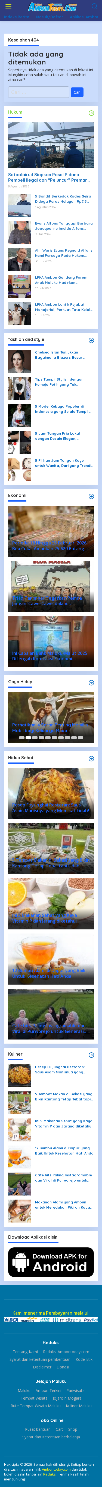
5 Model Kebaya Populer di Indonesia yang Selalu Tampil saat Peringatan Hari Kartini (61, 409)
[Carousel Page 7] (61, 737)
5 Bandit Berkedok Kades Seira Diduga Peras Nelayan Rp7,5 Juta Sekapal (63, 199)
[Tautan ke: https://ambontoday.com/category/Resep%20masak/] (91, 1055)
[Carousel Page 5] (48, 737)
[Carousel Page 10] (80, 737)
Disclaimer (42, 1367)
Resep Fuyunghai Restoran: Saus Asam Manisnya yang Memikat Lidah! (60, 1069)
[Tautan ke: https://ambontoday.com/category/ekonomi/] (91, 496)
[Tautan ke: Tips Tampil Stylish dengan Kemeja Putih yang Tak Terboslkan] (19, 387)
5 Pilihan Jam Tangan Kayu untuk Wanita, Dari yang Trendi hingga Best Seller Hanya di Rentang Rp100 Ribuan (63, 463)
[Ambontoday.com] (52, 6)
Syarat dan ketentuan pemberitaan (40, 1359)
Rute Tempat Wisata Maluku (36, 1405)
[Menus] (8, 6)
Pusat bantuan (38, 1429)
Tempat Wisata (34, 1398)
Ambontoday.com (56, 1469)
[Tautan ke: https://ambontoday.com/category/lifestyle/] (91, 682)
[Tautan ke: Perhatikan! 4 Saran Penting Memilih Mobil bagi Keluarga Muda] (51, 717)
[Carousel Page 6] (54, 737)
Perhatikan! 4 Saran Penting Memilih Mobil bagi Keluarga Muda (50, 727)
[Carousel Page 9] (74, 737)
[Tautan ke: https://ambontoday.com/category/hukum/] (91, 113)
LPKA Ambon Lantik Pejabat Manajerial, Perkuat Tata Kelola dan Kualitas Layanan (64, 307)
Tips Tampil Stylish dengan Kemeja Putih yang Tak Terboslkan (59, 382)
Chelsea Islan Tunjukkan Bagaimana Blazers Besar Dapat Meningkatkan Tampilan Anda (63, 355)
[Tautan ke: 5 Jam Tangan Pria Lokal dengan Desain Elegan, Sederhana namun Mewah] (19, 441)
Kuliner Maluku (79, 1405)
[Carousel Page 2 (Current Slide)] (28, 737)
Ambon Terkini (48, 1390)
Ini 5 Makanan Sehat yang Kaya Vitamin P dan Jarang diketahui (63, 1123)
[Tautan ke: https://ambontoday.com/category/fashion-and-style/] (91, 340)
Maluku (24, 1390)
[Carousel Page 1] (21, 737)
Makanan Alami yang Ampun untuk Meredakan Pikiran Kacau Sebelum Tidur (63, 1204)
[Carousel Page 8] (67, 737)
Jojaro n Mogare (67, 1398)
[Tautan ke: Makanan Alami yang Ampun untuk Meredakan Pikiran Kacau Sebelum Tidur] (19, 1210)
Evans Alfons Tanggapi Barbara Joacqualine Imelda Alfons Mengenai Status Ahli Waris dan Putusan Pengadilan (64, 226)
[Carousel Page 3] (35, 737)
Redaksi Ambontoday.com (66, 1351)
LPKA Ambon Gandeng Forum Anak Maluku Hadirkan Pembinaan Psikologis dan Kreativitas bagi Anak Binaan (61, 280)
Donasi (63, 1367)
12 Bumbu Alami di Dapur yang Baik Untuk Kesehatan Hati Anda (64, 1150)
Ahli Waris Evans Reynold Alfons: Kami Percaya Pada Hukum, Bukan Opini (64, 253)
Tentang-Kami (25, 1351)
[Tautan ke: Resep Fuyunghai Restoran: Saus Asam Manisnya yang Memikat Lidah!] (19, 1075)
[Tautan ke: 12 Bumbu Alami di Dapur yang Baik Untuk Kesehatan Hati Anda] (19, 1156)
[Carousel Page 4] (41, 737)
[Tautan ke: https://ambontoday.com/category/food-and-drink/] (91, 758)
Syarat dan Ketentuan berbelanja (51, 1437)
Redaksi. (50, 1474)
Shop (72, 1429)
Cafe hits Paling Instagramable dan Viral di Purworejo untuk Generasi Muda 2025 (63, 1177)
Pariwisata (75, 1390)
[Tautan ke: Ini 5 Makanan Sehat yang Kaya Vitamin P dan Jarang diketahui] (19, 1129)
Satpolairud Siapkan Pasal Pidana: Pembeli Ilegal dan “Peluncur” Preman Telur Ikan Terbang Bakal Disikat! (48, 177)
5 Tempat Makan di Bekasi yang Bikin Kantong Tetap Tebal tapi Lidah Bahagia (63, 1096)
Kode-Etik (84, 1359)
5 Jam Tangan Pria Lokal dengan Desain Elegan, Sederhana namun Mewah (58, 436)
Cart (59, 1429)
